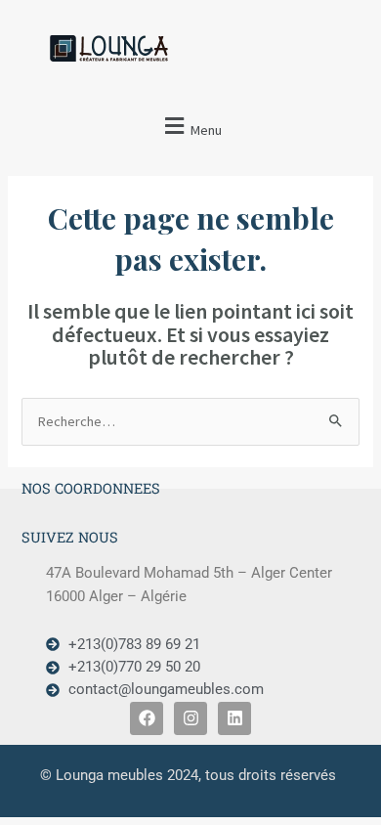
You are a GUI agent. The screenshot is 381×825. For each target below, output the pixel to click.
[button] (190, 127)
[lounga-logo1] (125, 48)
